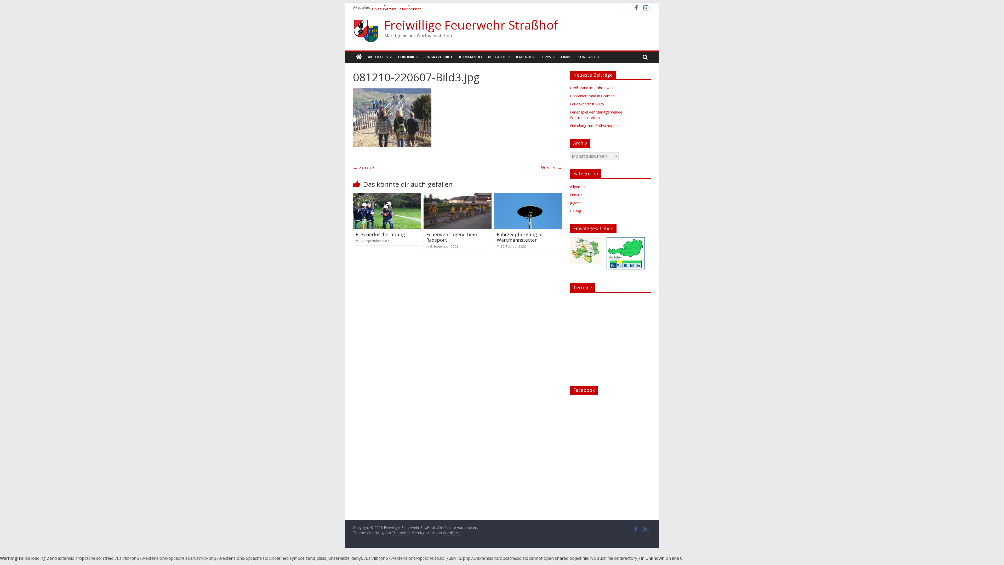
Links (566, 56)
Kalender (525, 56)
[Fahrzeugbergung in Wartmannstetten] (528, 196)
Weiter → (551, 167)
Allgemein (578, 186)
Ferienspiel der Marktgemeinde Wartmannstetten (413, 7)
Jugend (575, 202)
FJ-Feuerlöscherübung (380, 234)
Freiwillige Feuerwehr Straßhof (471, 25)
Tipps (546, 56)
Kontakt (587, 56)
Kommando (470, 56)
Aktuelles (378, 56)
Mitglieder (499, 56)
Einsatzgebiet (439, 56)
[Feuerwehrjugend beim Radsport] (458, 196)
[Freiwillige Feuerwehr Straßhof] (359, 57)
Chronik (406, 56)
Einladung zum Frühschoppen (595, 125)
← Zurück (364, 167)
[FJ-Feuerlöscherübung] (387, 196)
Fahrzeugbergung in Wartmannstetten (520, 237)
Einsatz (576, 194)
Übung (575, 210)
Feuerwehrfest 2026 (587, 103)
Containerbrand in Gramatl (592, 95)
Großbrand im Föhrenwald (592, 87)
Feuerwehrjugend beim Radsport (452, 237)
